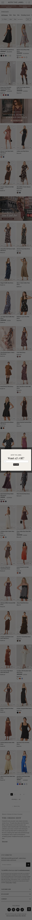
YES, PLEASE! (16, 464)
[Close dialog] (30, 450)
